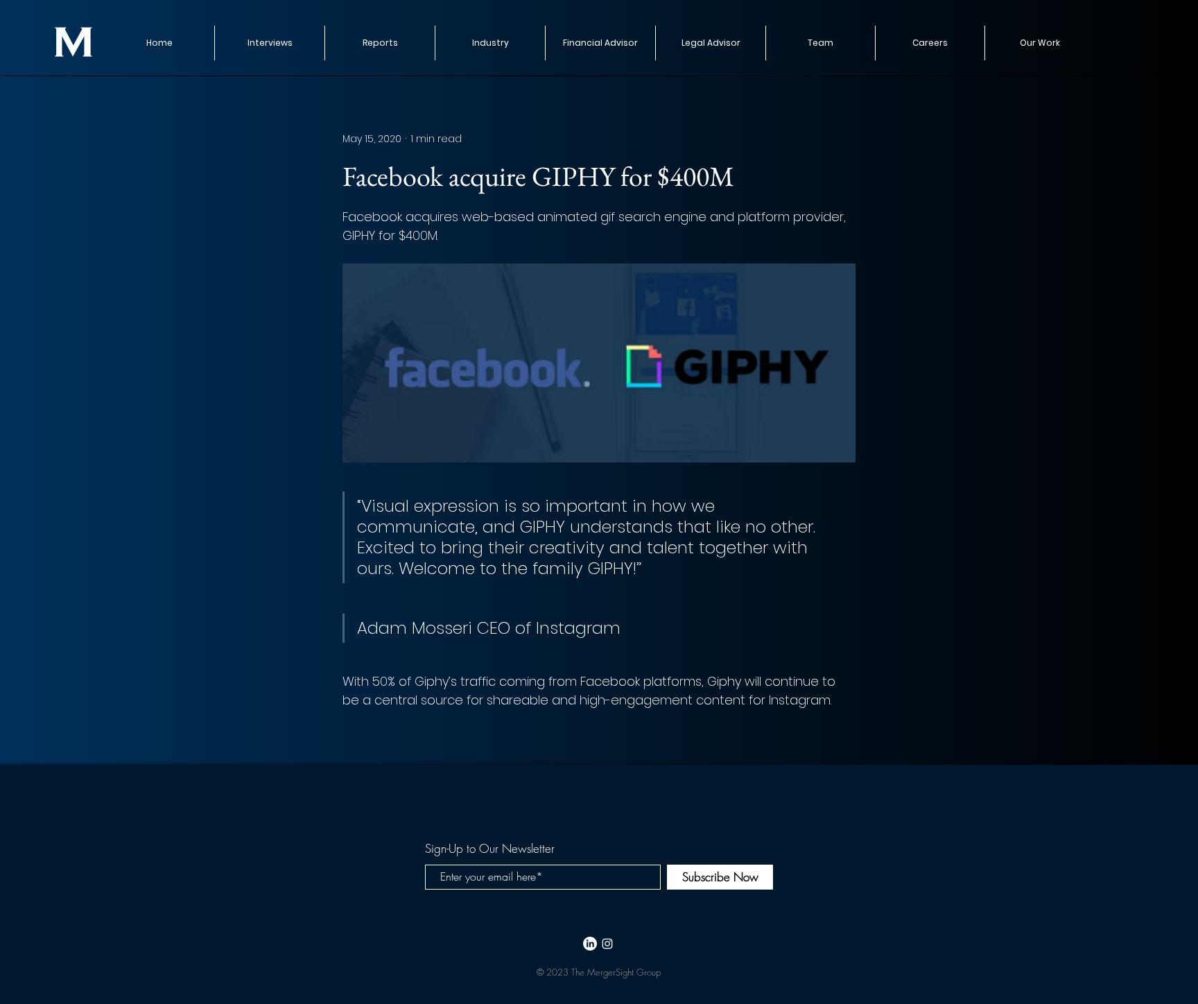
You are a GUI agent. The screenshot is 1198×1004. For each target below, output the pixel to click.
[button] (379, 43)
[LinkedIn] (590, 944)
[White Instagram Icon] (607, 944)
